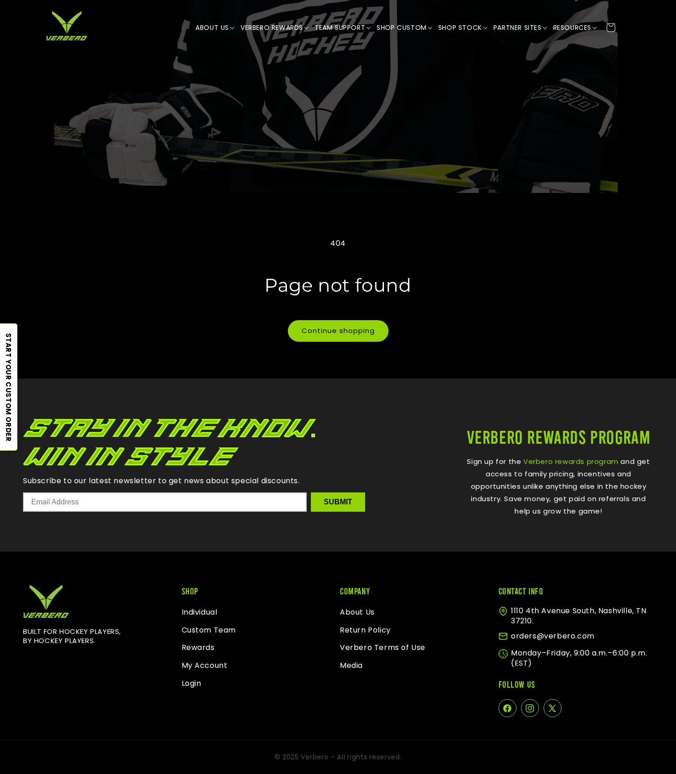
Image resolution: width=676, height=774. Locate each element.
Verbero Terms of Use (382, 648)
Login (191, 683)
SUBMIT (338, 502)
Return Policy (365, 630)
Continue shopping (338, 330)
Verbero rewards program (569, 461)
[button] (215, 27)
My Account (205, 666)
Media (351, 666)
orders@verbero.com (553, 636)
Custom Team (209, 630)
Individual (200, 612)
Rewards (198, 648)
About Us (357, 612)
